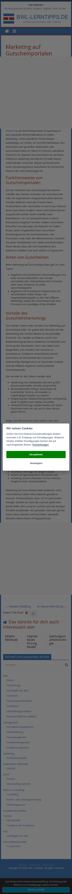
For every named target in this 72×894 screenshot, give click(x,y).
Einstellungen (40, 444)
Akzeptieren (36, 454)
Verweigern (36, 463)
